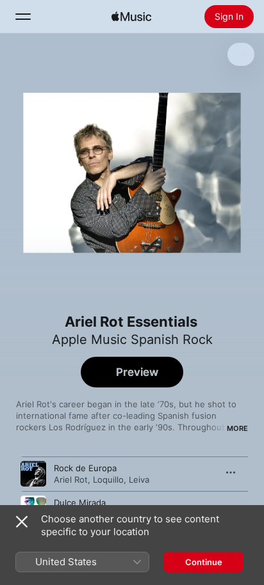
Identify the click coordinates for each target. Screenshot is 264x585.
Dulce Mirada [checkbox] (80, 502)
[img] (131, 16)
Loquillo (108, 479)
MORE (237, 428)
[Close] (22, 521)
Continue (203, 562)
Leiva (139, 479)
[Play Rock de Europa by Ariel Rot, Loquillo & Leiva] (33, 474)
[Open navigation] (23, 17)
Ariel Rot (71, 479)
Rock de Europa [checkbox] (85, 468)
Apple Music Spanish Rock (132, 339)
